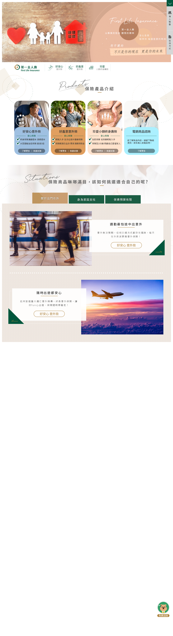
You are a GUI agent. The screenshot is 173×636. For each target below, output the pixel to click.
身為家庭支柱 (86, 199)
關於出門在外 (50, 198)
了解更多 (26, 150)
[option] (86, 32)
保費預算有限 (123, 199)
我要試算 (37, 150)
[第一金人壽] (27, 70)
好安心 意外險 (126, 245)
